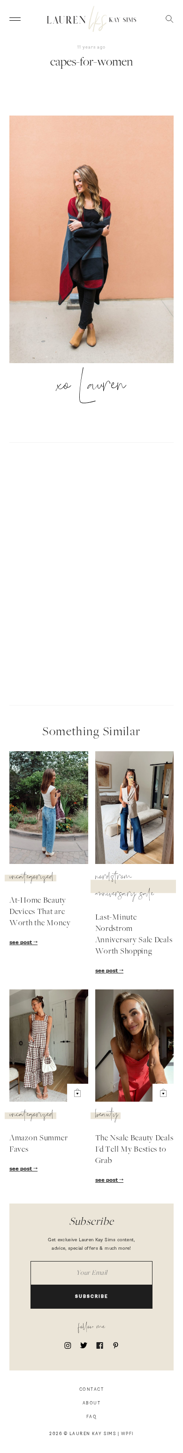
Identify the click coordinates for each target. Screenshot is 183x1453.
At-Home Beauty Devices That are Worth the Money (40, 912)
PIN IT (96, 240)
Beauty (106, 1115)
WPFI (127, 1434)
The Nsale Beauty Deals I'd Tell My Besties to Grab (134, 1149)
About (92, 1403)
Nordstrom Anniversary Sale (124, 887)
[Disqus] (91, 572)
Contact (91, 1389)
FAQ (91, 1417)
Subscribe (91, 1297)
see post (21, 943)
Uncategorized (31, 878)
